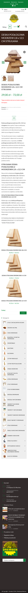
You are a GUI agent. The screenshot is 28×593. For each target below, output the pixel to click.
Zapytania (20, 2)
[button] (25, 62)
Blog (16, 4)
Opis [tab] (14, 118)
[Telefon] (2, 9)
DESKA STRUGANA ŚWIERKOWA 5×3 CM (14, 275)
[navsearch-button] (26, 26)
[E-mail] (25, 9)
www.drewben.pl (11, 501)
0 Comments (15, 510)
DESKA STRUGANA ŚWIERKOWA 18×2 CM (14, 250)
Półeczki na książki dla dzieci (16, 509)
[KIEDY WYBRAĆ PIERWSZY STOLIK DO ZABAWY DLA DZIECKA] (5, 517)
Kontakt (12, 4)
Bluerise (24, 591)
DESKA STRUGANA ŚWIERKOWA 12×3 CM (14, 301)
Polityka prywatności (10, 538)
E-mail (22, 9)
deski (7, 109)
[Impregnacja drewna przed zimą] (5, 526)
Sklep (4, 27)
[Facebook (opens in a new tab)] (13, 5)
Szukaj (3, 310)
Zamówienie (7, 2)
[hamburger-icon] (10, 27)
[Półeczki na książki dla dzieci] (5, 509)
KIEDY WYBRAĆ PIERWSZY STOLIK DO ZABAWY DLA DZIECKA (16, 517)
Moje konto (14, 2)
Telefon (5, 9)
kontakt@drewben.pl (12, 496)
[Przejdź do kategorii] (24, 560)
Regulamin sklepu (9, 535)
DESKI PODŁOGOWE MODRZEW (13, 107)
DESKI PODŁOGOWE (8, 223)
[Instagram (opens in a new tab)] (15, 5)
